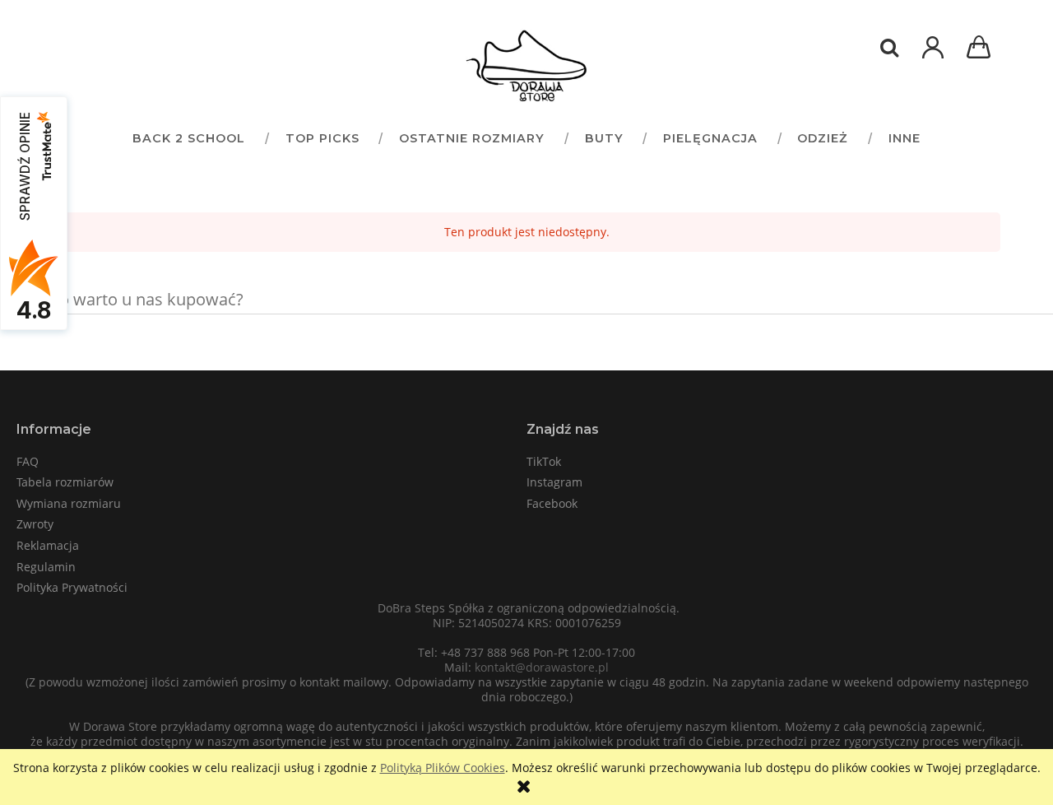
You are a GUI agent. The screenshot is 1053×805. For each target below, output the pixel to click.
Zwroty (34, 524)
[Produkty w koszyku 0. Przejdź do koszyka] (981, 49)
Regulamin (46, 567)
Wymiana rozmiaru (68, 503)
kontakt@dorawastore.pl (542, 667)
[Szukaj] (889, 48)
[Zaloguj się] (933, 55)
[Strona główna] (526, 66)
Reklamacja (47, 545)
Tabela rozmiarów (65, 482)
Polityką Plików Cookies (442, 767)
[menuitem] (188, 138)
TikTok (543, 461)
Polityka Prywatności (72, 587)
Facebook (552, 503)
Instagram (554, 482)
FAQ (27, 461)
